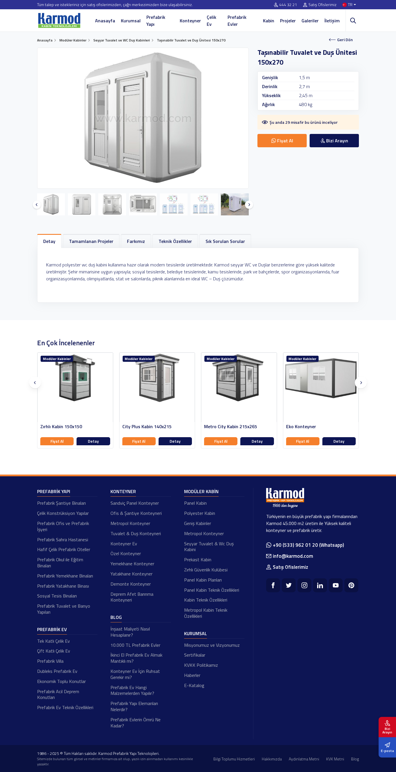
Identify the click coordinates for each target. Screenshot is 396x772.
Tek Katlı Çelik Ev (53, 640)
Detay (93, 441)
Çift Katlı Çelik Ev (53, 650)
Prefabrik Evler (237, 21)
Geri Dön (345, 40)
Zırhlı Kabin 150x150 (61, 427)
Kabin (268, 20)
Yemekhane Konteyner (132, 563)
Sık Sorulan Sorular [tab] (225, 241)
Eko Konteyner (301, 427)
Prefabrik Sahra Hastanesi (62, 539)
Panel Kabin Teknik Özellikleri (211, 589)
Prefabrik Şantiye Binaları (61, 502)
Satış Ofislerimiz (322, 5)
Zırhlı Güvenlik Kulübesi (206, 569)
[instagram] (304, 585)
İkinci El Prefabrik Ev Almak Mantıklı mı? (136, 657)
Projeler (288, 20)
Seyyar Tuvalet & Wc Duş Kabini (209, 546)
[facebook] (273, 585)
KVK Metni (335, 759)
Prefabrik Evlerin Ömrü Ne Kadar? (135, 722)
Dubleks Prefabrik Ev (57, 671)
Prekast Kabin (197, 559)
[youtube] (336, 585)
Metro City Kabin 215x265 (230, 427)
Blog (116, 617)
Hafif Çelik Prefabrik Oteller (63, 549)
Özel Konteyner (125, 553)
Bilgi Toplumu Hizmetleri (234, 759)
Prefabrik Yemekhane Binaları (65, 575)
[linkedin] (320, 585)
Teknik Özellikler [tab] (175, 241)
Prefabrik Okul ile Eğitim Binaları (60, 562)
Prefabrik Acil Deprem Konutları (58, 694)
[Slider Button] (37, 205)
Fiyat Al (57, 441)
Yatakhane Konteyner (131, 573)
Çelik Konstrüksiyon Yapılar (63, 513)
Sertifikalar (194, 654)
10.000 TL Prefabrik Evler (135, 645)
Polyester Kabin (199, 513)
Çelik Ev (211, 21)
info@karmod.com (293, 556)
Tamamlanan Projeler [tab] (91, 241)
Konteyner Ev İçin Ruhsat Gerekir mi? (135, 674)
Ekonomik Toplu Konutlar (61, 681)
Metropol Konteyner (130, 523)
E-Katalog (194, 685)
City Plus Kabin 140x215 (147, 427)
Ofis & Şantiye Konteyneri (136, 513)
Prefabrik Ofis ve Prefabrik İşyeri (63, 526)
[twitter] (289, 585)
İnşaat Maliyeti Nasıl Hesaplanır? (130, 631)
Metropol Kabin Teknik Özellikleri (205, 613)
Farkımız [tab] (136, 241)
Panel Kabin (195, 502)
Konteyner (190, 20)
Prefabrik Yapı (155, 21)
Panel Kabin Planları (203, 579)
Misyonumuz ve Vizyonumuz (212, 645)
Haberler (192, 675)
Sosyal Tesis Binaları (57, 595)
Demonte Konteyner (130, 583)
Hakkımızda (272, 759)
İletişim (332, 20)
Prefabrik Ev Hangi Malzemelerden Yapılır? (132, 690)
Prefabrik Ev (52, 629)
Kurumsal (131, 20)
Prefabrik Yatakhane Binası (63, 585)
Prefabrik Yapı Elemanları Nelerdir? (134, 706)
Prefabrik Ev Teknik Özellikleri (65, 707)
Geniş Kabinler (197, 523)
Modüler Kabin (201, 491)
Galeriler (310, 20)
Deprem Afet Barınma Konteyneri (131, 597)
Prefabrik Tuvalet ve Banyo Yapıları (63, 608)
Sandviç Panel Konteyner (134, 502)
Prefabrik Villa (50, 660)
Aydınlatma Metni (304, 759)
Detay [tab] (49, 241)
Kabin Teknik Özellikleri (205, 599)
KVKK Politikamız (201, 665)
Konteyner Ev (123, 543)
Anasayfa (105, 20)
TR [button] (350, 5)
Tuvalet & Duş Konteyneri (135, 533)
